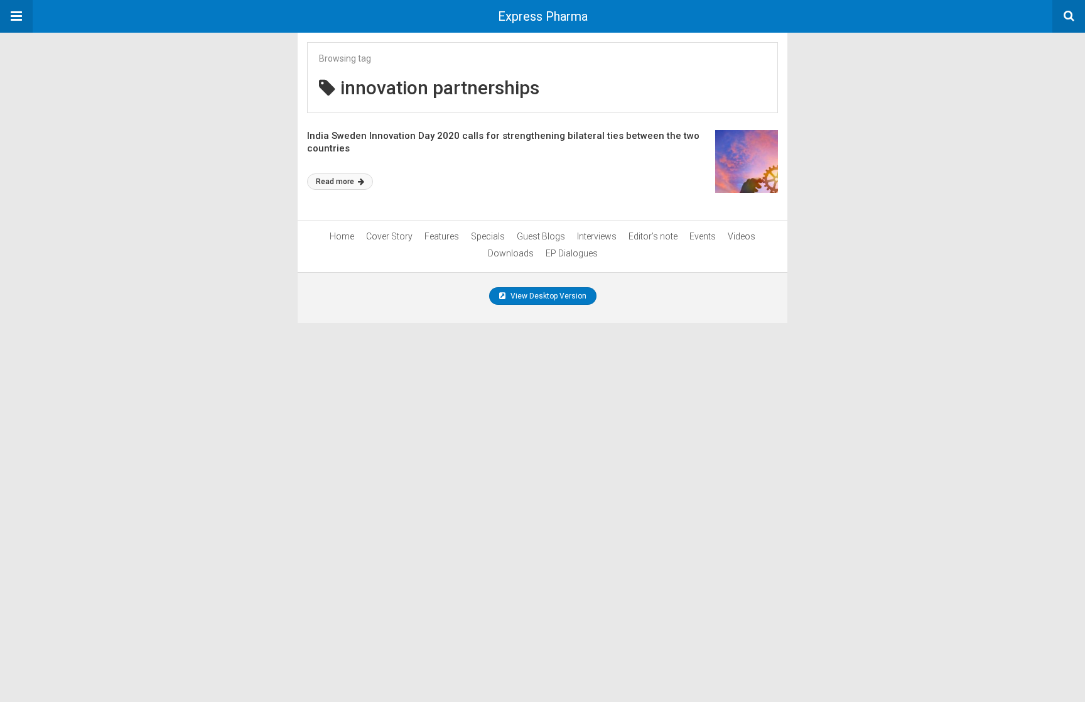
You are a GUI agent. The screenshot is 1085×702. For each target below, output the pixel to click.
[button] (16, 16)
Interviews (597, 236)
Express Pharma (543, 16)
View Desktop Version (547, 296)
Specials (488, 236)
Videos (741, 236)
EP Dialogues (572, 253)
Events (702, 236)
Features (441, 236)
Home (342, 236)
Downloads (511, 253)
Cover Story (389, 236)
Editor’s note (653, 236)
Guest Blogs (541, 236)
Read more (336, 181)
